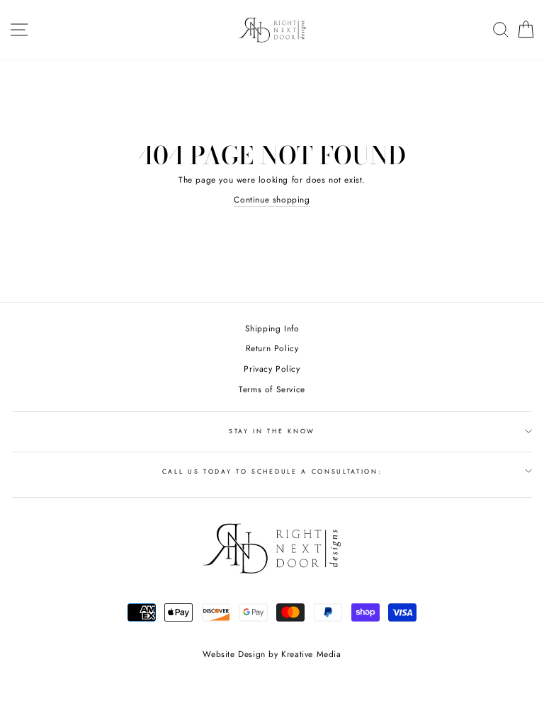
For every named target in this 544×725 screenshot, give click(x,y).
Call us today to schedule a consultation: (272, 471)
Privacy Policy (272, 368)
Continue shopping (272, 199)
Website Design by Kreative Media (272, 654)
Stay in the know (272, 430)
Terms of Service (272, 389)
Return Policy (272, 348)
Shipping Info (272, 328)
